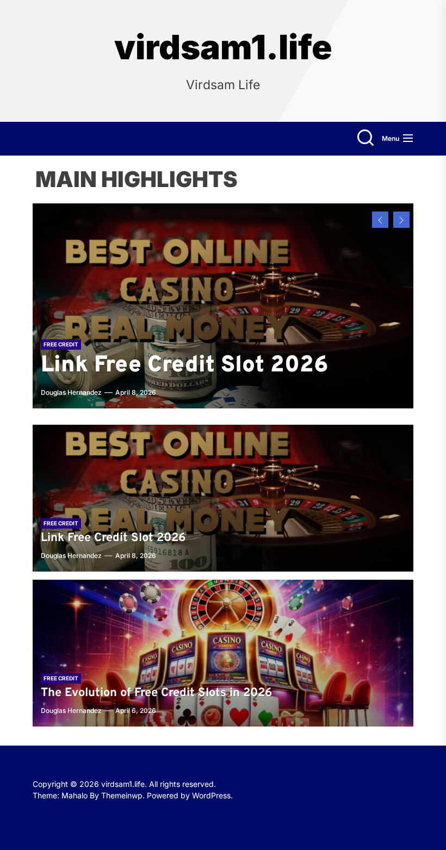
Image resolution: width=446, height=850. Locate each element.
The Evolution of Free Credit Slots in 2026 (193, 352)
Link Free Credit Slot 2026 (113, 538)
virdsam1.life (223, 47)
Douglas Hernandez (71, 392)
